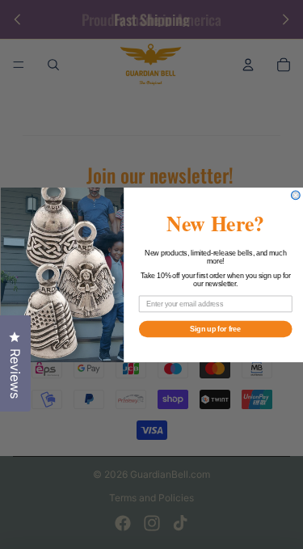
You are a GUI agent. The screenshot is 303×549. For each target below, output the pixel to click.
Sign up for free (215, 328)
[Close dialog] (295, 195)
